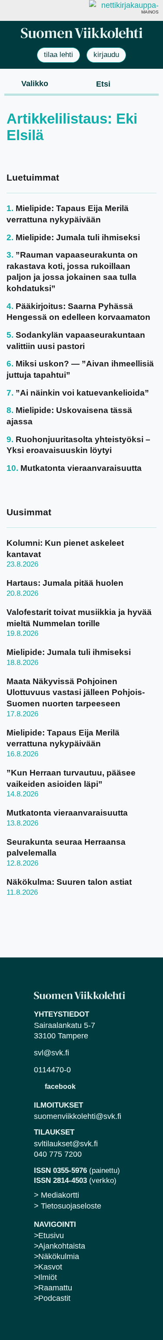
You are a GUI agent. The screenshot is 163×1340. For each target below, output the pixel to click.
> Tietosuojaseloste (67, 1206)
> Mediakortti (56, 1195)
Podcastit (54, 1298)
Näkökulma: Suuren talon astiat (69, 882)
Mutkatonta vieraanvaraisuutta (81, 468)
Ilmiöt (47, 1277)
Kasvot (50, 1267)
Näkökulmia (58, 1256)
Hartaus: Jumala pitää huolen (65, 583)
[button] (27, 83)
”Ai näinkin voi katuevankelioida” (82, 392)
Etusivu (51, 1235)
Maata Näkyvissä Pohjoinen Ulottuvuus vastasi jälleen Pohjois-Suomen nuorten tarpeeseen (76, 692)
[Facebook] (38, 1086)
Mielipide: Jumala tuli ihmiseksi (78, 237)
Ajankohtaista (61, 1246)
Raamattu (55, 1287)
